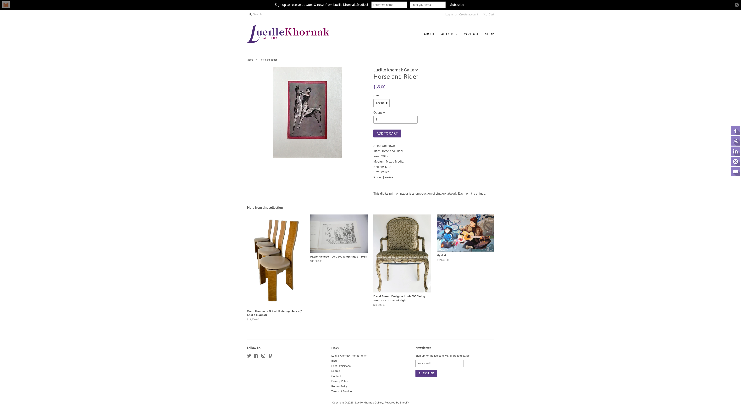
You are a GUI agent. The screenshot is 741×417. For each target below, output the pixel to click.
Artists (448, 34)
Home (250, 59)
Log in (449, 14)
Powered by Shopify (397, 402)
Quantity (379, 112)
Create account (468, 14)
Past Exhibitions (341, 365)
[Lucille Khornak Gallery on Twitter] (249, 356)
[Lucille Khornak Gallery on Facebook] (256, 356)
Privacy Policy (339, 381)
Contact (471, 34)
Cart (491, 14)
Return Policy (339, 386)
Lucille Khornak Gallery (369, 402)
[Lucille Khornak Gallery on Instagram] (263, 356)
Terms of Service (341, 391)
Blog (334, 360)
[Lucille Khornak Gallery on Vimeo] (270, 356)
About (429, 34)
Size (376, 96)
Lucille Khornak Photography (348, 355)
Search (335, 371)
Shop (489, 34)
